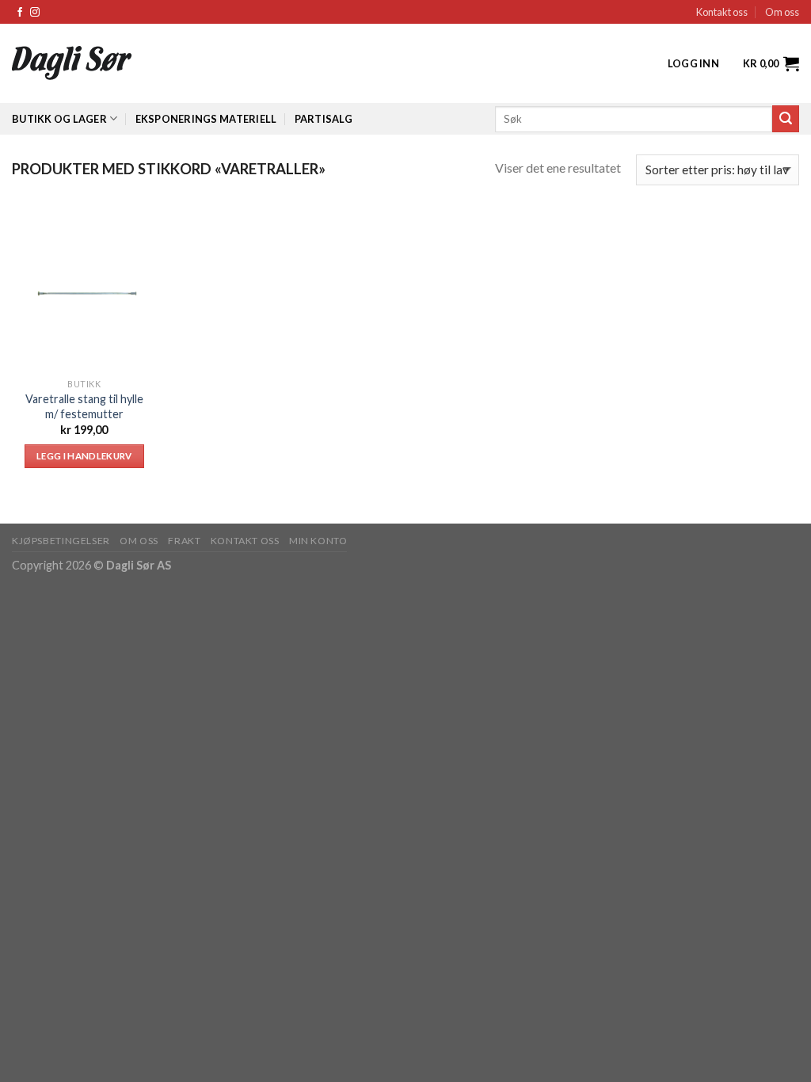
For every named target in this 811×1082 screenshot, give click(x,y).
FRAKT (184, 541)
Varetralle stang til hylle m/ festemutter (84, 406)
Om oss (782, 12)
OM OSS (139, 541)
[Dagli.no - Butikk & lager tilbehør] (126, 63)
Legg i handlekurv (84, 456)
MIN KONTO (318, 541)
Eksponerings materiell (206, 118)
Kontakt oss (722, 12)
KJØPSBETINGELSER (61, 541)
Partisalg (323, 118)
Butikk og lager (59, 118)
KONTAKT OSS (245, 541)
